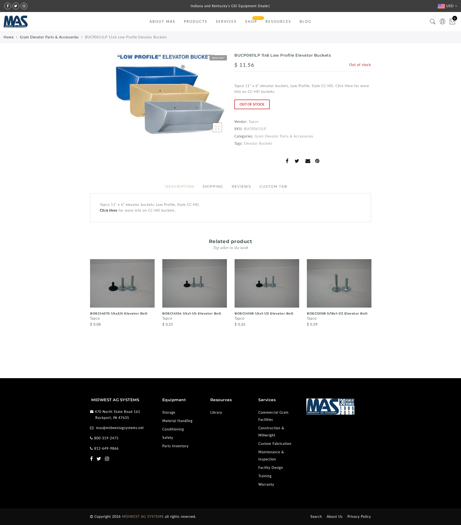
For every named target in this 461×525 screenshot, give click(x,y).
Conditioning (173, 429)
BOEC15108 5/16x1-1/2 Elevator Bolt (337, 313)
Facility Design (270, 467)
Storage (168, 412)
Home (9, 37)
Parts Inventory (175, 446)
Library (216, 412)
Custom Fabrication (274, 443)
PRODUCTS (195, 21)
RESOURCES (278, 21)
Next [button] (368, 311)
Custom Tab (273, 186)
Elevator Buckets (258, 143)
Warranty (266, 484)
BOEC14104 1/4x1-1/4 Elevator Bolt (191, 313)
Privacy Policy (359, 516)
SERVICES (226, 21)
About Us (335, 516)
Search (316, 516)
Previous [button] (87, 311)
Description (179, 186)
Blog (305, 21)
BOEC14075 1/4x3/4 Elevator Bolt (119, 313)
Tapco (254, 121)
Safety (167, 438)
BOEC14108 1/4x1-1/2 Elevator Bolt (264, 313)
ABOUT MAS (163, 21)
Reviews (241, 186)
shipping (213, 186)
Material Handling (177, 421)
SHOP (251, 21)
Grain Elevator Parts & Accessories (49, 37)
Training (265, 476)
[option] (122, 293)
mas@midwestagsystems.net (120, 428)
